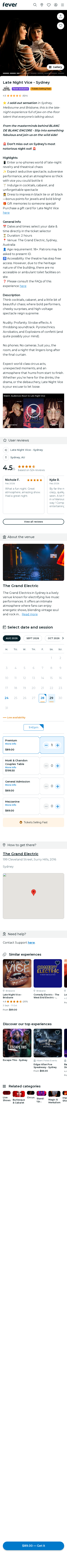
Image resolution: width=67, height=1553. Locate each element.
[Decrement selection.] (46, 745)
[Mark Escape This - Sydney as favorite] (27, 1032)
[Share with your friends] (60, 16)
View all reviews (33, 521)
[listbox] (33, 727)
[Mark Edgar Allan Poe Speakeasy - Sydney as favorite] (57, 1032)
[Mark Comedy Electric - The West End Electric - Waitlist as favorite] (57, 963)
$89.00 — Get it (33, 1545)
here (6, 212)
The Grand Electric (20, 854)
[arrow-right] (63, 638)
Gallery (57, 67)
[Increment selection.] (58, 745)
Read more (30, 614)
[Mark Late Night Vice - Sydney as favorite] (60, 25)
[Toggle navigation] (62, 5)
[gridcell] (42, 698)
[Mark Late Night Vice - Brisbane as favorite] (27, 963)
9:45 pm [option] (33, 727)
